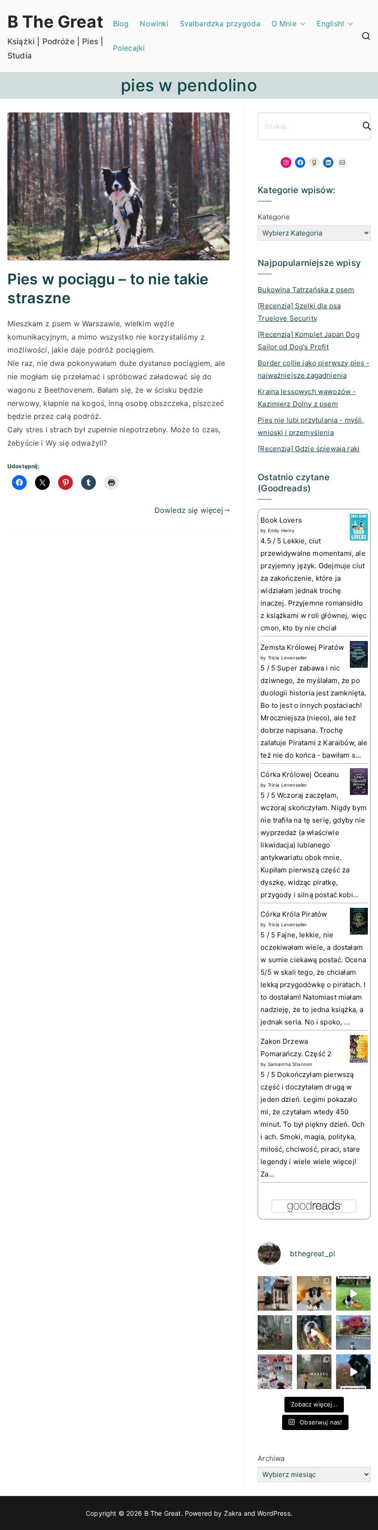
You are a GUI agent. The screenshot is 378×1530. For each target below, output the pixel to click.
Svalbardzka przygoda (220, 23)
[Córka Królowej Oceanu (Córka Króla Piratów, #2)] (359, 781)
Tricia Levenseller (287, 657)
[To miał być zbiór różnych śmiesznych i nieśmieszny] (314, 1371)
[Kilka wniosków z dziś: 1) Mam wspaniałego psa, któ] (353, 1371)
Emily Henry (281, 530)
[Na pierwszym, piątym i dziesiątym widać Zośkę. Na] (275, 1332)
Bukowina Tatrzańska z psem (306, 289)
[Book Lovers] (359, 526)
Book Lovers (281, 520)
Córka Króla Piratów (293, 914)
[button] (301, 23)
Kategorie (274, 216)
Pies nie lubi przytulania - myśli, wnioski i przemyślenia (311, 426)
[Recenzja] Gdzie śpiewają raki (309, 448)
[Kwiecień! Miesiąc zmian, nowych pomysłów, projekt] (353, 1332)
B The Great (55, 22)
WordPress (273, 1513)
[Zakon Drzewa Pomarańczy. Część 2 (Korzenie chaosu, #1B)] (359, 1048)
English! (330, 23)
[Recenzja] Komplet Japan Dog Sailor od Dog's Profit (308, 340)
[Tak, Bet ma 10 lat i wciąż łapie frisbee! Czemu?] (353, 1293)
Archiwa (271, 1458)
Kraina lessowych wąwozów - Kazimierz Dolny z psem (307, 397)
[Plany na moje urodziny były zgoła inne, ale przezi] (275, 1293)
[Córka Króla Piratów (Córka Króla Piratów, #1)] (359, 920)
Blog (121, 23)
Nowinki (154, 23)
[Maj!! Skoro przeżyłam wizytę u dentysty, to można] (314, 1293)
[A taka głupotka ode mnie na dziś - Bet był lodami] (314, 1332)
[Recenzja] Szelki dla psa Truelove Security (299, 312)
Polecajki (129, 48)
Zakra (233, 1513)
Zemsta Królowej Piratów (302, 647)
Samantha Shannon (290, 1064)
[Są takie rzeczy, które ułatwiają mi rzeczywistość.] (275, 1371)
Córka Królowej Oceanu (299, 774)
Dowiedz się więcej (188, 510)
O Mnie (284, 23)
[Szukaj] (362, 126)
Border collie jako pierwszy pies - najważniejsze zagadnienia (313, 369)
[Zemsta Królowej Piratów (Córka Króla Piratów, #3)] (359, 653)
